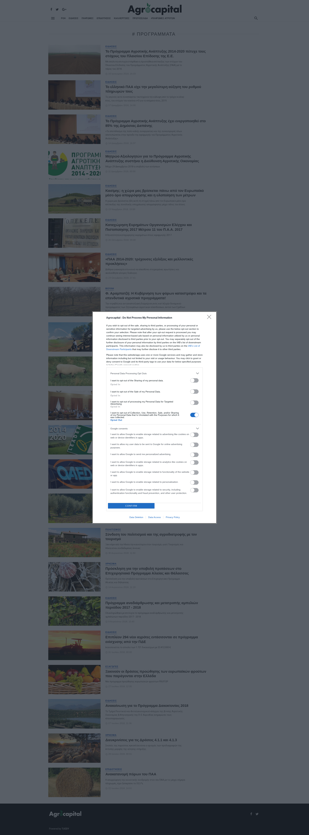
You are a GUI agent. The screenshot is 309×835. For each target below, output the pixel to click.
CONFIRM (131, 506)
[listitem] (154, 373)
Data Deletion (136, 517)
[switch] (194, 380)
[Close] (210, 318)
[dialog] (154, 417)
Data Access (154, 517)
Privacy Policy (173, 517)
